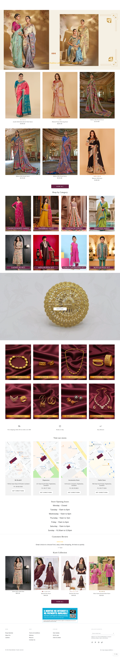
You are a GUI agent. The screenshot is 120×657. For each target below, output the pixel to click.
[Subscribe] (114, 637)
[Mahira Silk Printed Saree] (97, 95)
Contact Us (32, 644)
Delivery (31, 639)
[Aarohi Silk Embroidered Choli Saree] (22, 95)
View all (60, 186)
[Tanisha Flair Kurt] (74, 577)
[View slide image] (60, 40)
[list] (60, 428)
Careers (7, 641)
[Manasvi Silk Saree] (97, 151)
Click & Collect (57, 641)
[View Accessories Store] (74, 459)
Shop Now (60, 308)
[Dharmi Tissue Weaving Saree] (60, 95)
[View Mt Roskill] (18, 459)
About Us (7, 639)
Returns (31, 641)
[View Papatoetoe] (46, 459)
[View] (18, 213)
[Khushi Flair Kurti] (46, 577)
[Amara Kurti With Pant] (18, 577)
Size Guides (56, 637)
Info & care (56, 639)
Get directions (18, 491)
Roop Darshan (9, 637)
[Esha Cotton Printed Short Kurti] (102, 577)
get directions (46, 492)
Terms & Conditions (34, 637)
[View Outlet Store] (102, 459)
